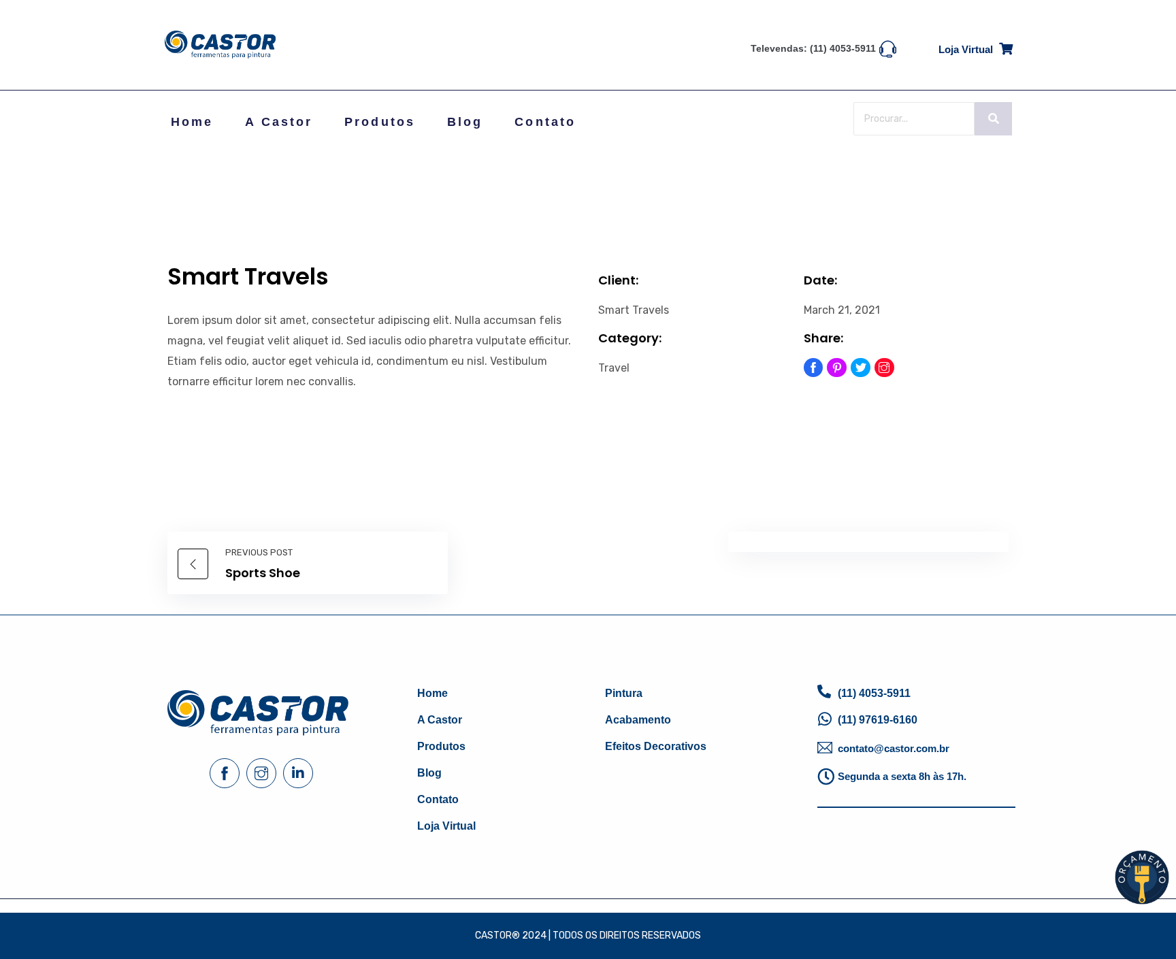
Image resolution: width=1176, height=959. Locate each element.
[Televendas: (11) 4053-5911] (887, 47)
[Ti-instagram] (884, 368)
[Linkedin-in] (298, 773)
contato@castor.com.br (893, 748)
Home (192, 122)
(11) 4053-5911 (874, 693)
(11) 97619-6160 (877, 720)
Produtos (379, 122)
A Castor (278, 122)
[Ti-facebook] (813, 368)
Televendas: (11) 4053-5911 (813, 48)
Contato (545, 122)
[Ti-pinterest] (837, 368)
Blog (465, 122)
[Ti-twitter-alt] (860, 368)
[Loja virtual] (1006, 46)
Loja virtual (965, 49)
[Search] (993, 118)
